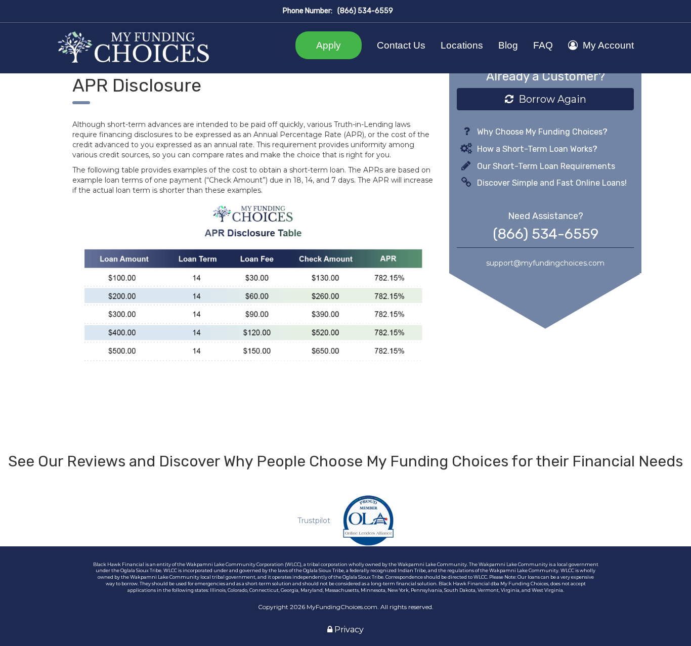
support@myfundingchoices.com (545, 263)
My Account (608, 45)
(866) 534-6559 (365, 11)
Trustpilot (313, 520)
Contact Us (401, 45)
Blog (508, 45)
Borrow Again (549, 99)
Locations (462, 45)
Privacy (348, 629)
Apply (328, 45)
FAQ (543, 45)
